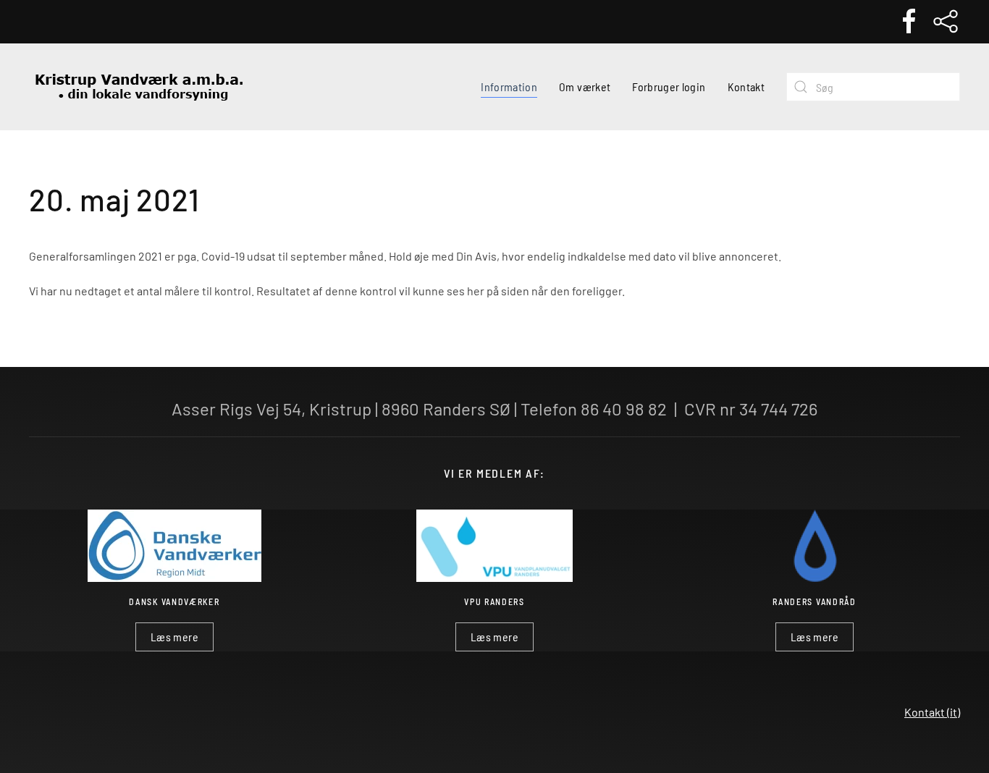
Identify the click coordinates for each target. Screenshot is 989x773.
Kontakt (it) (932, 712)
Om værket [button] (584, 86)
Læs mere (174, 636)
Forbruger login (668, 86)
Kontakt (746, 86)
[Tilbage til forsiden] (137, 87)
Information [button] (509, 86)
